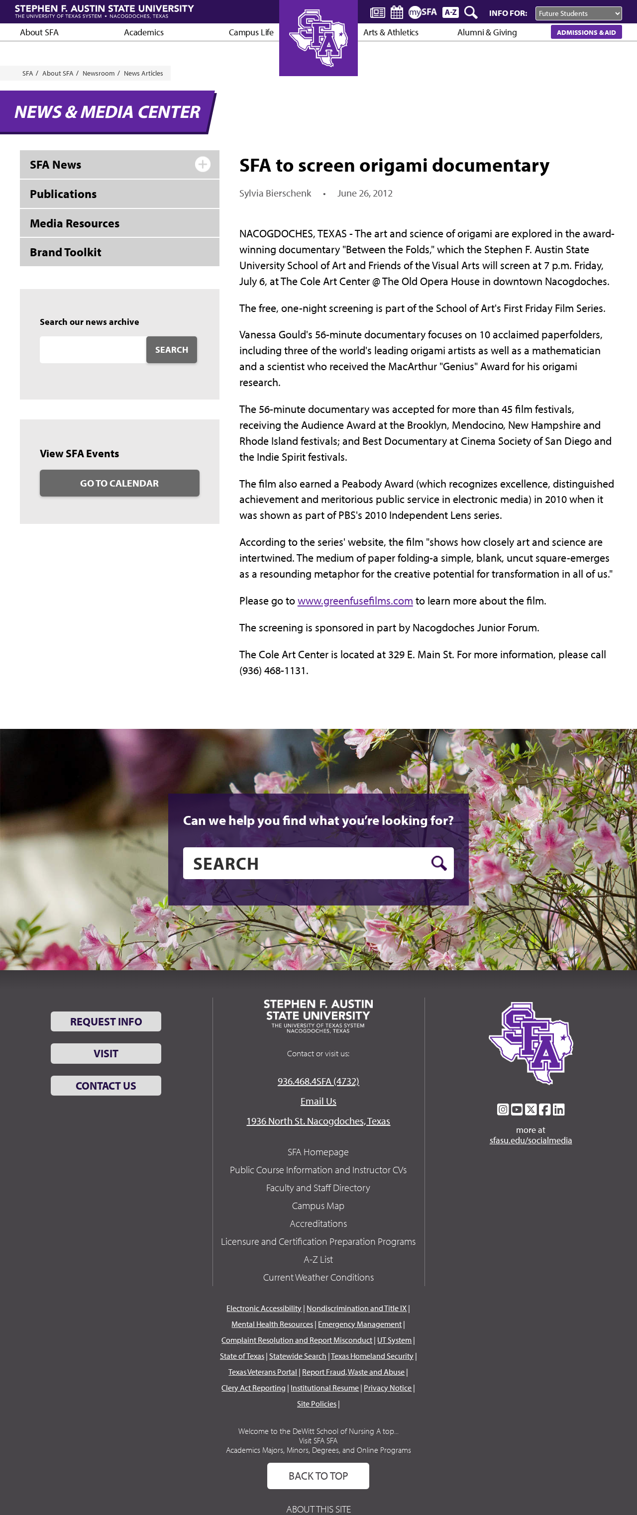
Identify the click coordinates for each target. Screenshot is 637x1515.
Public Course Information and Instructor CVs (318, 1169)
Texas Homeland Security (372, 1356)
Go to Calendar (119, 483)
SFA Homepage (318, 1151)
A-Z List (318, 1259)
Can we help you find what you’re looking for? (318, 820)
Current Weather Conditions (318, 1277)
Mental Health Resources (272, 1324)
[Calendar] (397, 12)
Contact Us (106, 1086)
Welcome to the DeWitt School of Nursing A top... (318, 1431)
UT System (394, 1340)
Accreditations (318, 1223)
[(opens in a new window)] (503, 1109)
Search (171, 349)
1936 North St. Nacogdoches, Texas (318, 1120)
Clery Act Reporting (253, 1388)
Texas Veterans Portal (262, 1372)
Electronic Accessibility (264, 1308)
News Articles (143, 73)
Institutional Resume (325, 1388)
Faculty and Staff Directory (318, 1187)
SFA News (55, 164)
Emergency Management (360, 1324)
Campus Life (251, 32)
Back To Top (318, 1476)
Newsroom (99, 73)
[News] (377, 12)
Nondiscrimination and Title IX (357, 1308)
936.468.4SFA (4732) (318, 1081)
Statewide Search (297, 1356)
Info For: (508, 12)
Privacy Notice (388, 1388)
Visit (106, 1053)
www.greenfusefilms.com (355, 600)
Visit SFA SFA (318, 1440)
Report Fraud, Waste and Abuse (353, 1372)
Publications (63, 193)
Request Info (106, 1021)
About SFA (39, 32)
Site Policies (316, 1404)
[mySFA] (423, 12)
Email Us (318, 1101)
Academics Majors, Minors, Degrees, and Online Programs (318, 1450)
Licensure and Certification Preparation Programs (318, 1241)
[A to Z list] (450, 12)
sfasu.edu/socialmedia (531, 1140)
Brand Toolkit (66, 251)
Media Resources (74, 222)
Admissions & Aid (586, 32)
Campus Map (318, 1205)
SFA (27, 73)
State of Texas (242, 1356)
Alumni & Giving (487, 32)
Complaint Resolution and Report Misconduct (296, 1340)
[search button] (439, 863)
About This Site (318, 1509)
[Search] (471, 12)
